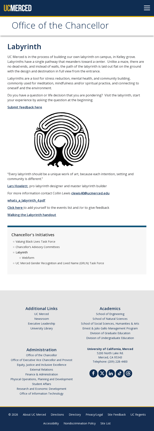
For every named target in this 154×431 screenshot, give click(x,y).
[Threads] (128, 373)
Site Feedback (117, 414)
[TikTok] (119, 373)
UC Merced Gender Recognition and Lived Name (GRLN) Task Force (60, 263)
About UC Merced (34, 414)
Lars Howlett (17, 186)
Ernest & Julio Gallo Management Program (110, 328)
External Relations (41, 369)
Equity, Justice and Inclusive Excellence (41, 365)
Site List (105, 423)
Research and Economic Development (41, 389)
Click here (15, 207)
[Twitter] (102, 373)
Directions (57, 414)
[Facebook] (93, 374)
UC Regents (138, 414)
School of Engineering (110, 314)
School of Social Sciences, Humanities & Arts (110, 323)
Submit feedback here (24, 107)
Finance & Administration (41, 374)
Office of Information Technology (41, 393)
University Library (41, 328)
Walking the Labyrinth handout (31, 215)
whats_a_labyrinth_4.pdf (26, 200)
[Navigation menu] (147, 8)
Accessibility (51, 423)
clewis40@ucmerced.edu (90, 193)
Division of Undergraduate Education (110, 338)
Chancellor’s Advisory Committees (38, 247)
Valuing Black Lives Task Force (35, 241)
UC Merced (41, 314)
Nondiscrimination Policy (80, 423)
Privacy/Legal (94, 414)
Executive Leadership (41, 323)
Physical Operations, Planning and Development (41, 379)
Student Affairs (41, 384)
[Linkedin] (111, 374)
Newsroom (41, 319)
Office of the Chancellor (60, 26)
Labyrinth (22, 252)
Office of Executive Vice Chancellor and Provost (41, 360)
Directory (75, 414)
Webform (28, 258)
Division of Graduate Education (110, 333)
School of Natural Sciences (110, 319)
